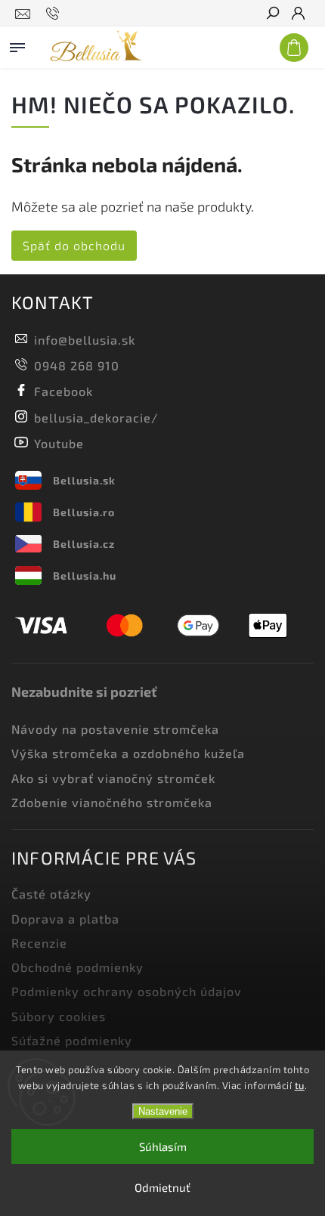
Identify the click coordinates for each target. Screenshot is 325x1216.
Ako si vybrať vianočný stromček (113, 778)
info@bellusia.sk (84, 340)
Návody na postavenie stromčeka (115, 729)
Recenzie (39, 943)
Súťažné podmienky (71, 1040)
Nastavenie (162, 1111)
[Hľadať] (272, 14)
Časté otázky (51, 893)
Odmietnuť (162, 1187)
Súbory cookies (58, 1016)
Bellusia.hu (84, 575)
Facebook (63, 391)
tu (300, 1085)
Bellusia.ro (84, 512)
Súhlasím (163, 1146)
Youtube (59, 443)
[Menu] (17, 44)
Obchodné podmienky (77, 967)
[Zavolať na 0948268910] (55, 13)
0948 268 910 (76, 365)
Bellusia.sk (84, 480)
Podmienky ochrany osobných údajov (126, 991)
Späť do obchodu (74, 245)
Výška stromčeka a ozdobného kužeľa (128, 753)
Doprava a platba (65, 918)
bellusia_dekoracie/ (96, 417)
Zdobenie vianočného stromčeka (111, 802)
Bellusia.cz (84, 543)
